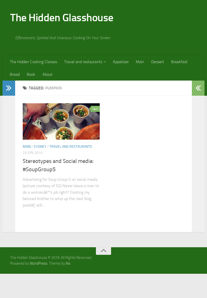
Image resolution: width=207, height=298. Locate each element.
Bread (15, 74)
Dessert (157, 61)
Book (31, 74)
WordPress (38, 263)
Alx (68, 263)
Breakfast (179, 61)
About (47, 74)
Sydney (40, 146)
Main (140, 61)
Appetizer (121, 61)
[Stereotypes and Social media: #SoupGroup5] (61, 121)
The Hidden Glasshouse (61, 17)
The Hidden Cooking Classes (33, 61)
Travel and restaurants (83, 61)
